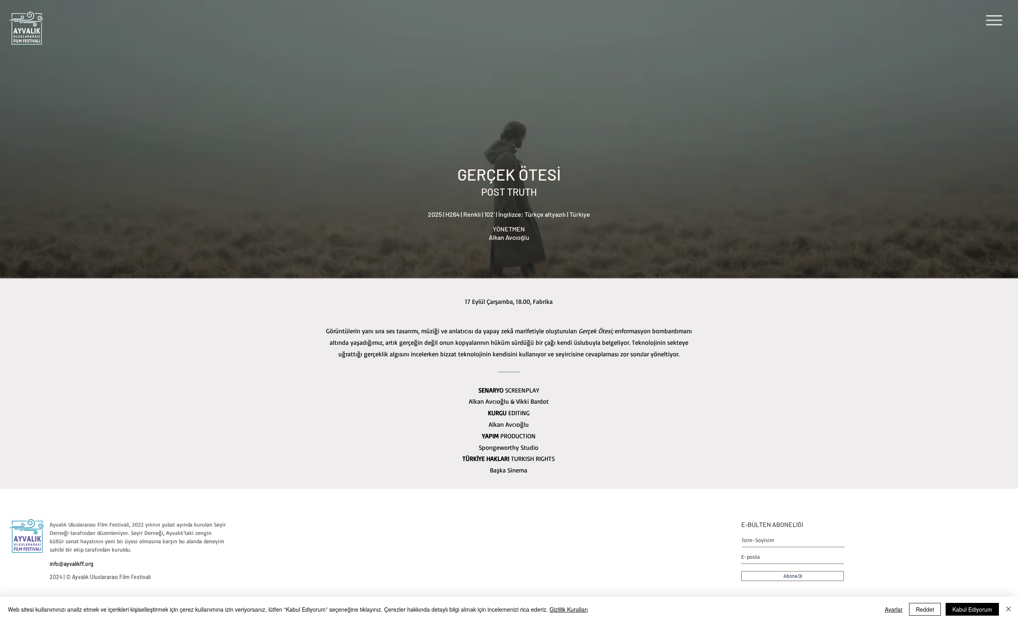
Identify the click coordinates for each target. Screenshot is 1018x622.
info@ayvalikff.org (71, 563)
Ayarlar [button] (894, 609)
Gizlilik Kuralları (569, 609)
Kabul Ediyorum (972, 609)
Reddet (925, 609)
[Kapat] (1008, 609)
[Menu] (994, 20)
